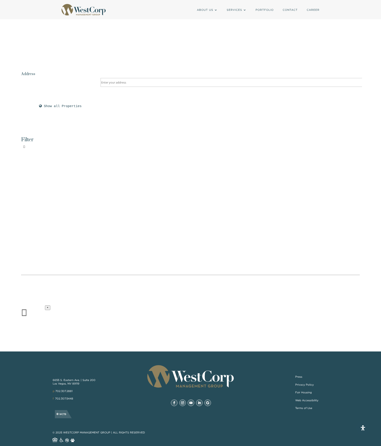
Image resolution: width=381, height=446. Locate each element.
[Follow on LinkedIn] (199, 403)
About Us (205, 9)
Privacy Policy (304, 384)
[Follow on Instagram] (182, 403)
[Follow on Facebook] (174, 403)
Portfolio (265, 9)
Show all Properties (62, 106)
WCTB (62, 414)
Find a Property (112, 194)
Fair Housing (303, 392)
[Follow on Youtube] (191, 403)
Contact (290, 9)
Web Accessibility (306, 400)
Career (313, 9)
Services (234, 9)
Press (298, 376)
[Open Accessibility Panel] (363, 428)
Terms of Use (303, 408)
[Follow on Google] (207, 403)
